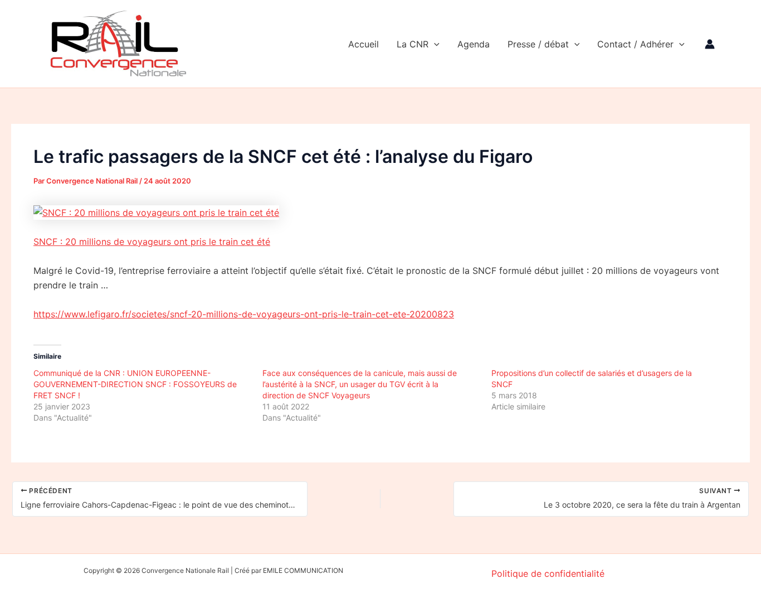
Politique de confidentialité (547, 573)
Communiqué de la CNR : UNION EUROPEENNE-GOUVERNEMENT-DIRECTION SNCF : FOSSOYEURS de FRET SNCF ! (135, 384)
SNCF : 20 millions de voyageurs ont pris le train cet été (151, 241)
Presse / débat (538, 44)
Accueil (363, 44)
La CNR (412, 44)
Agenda (473, 44)
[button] (434, 44)
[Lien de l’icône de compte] (710, 44)
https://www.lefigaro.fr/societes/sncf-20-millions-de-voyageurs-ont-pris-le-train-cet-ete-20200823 (243, 314)
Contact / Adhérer (635, 44)
